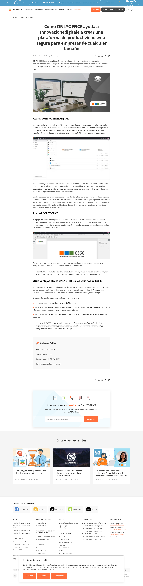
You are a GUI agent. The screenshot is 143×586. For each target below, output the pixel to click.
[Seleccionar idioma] (132, 9)
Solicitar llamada (116, 537)
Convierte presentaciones (21, 547)
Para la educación (43, 519)
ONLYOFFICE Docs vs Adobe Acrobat (93, 537)
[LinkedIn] (98, 56)
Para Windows (24, 509)
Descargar (95, 10)
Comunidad (62, 537)
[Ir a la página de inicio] (15, 9)
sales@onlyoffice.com (117, 525)
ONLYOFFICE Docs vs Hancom (91, 539)
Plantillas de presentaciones (21, 533)
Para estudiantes (41, 523)
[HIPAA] (60, 527)
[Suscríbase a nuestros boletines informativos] (15, 575)
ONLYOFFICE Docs (76, 287)
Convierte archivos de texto (21, 542)
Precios (61, 10)
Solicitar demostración (66, 553)
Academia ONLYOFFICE (66, 542)
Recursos (77, 10)
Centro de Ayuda (64, 540)
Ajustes (43, 576)
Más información (48, 569)
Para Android (77, 509)
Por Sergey (54, 56)
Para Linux (42, 509)
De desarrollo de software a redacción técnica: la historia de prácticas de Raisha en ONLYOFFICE (111, 473)
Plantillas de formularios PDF (22, 523)
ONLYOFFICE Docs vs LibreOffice (92, 531)
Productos (29, 10)
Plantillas (17, 519)
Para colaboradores (42, 548)
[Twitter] (95, 56)
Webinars (62, 545)
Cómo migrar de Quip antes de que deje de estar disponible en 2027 (30, 471)
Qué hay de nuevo (26, 17)
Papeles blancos (64, 548)
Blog (15, 17)
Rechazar (29, 576)
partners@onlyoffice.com (118, 529)
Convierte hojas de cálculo (21, 544)
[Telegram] (105, 56)
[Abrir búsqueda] (127, 9)
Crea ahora (90, 419)
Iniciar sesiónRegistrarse (113, 10)
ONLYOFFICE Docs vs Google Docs (92, 526)
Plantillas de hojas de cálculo (21, 530)
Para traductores (41, 550)
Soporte (61, 550)
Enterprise (39, 10)
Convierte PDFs (17, 550)
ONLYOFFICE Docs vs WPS (90, 534)
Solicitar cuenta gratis (42, 539)
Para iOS (94, 509)
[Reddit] (102, 56)
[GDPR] (65, 527)
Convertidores (18, 538)
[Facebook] (92, 56)
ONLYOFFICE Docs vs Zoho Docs (92, 528)
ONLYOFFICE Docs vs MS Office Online (94, 523)
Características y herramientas (45, 536)
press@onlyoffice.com (117, 534)
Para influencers (41, 553)
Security (62, 519)
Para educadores (41, 526)
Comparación (87, 519)
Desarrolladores (51, 10)
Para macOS (59, 509)
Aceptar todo (59, 576)
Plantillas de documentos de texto (21, 527)
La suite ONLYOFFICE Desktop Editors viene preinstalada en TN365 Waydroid (69, 473)
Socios (69, 10)
